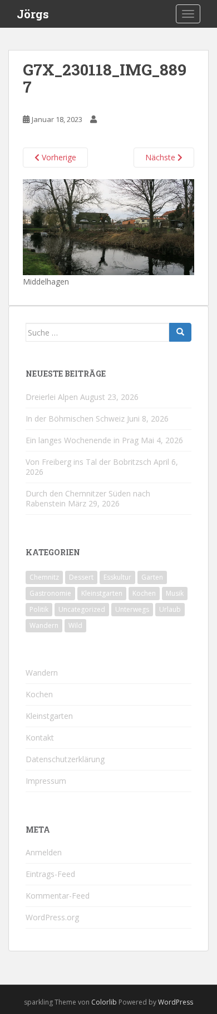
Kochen (144, 593)
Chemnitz (44, 577)
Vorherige (58, 157)
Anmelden (44, 852)
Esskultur (117, 577)
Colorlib (104, 1002)
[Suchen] (180, 332)
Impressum (46, 780)
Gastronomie (50, 593)
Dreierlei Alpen (52, 397)
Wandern (43, 625)
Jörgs (33, 14)
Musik (175, 593)
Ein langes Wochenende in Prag (82, 440)
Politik (38, 609)
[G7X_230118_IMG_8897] (108, 226)
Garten (152, 577)
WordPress (175, 1002)
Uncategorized (81, 609)
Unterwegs (132, 609)
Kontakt (40, 737)
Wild (75, 625)
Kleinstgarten (101, 593)
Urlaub (170, 609)
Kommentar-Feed (58, 895)
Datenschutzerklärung (65, 759)
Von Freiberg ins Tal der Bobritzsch (88, 462)
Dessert (81, 577)
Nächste (161, 157)
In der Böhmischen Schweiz (75, 418)
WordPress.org (52, 917)
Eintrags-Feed (50, 874)
